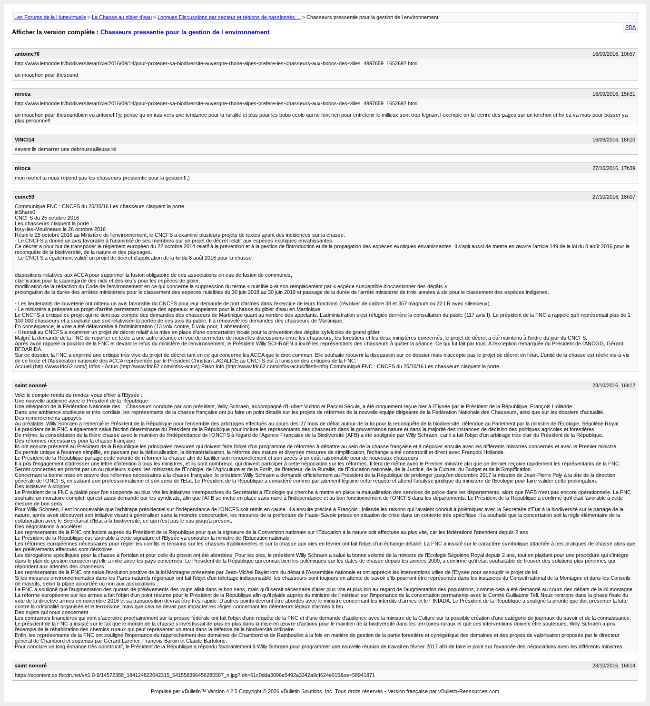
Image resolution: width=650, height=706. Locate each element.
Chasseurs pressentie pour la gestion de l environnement (184, 32)
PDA (630, 27)
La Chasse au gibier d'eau (122, 17)
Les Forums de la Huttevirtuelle (50, 17)
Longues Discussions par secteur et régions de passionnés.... (229, 17)
